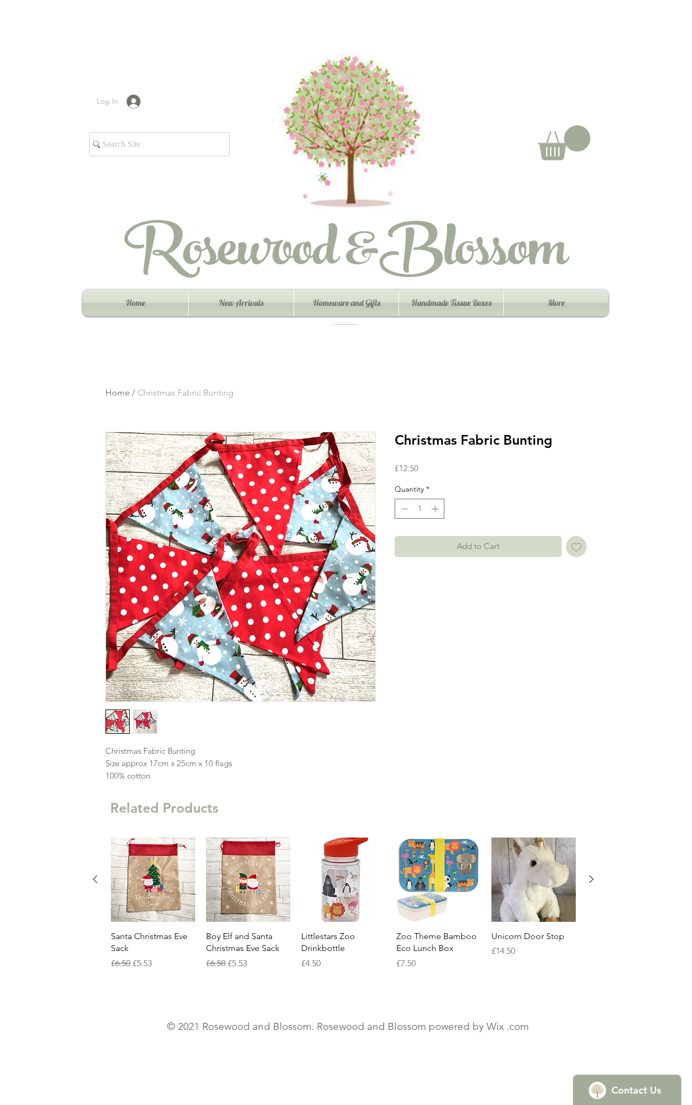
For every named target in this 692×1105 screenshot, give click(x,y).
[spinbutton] (419, 508)
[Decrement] (403, 508)
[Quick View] (153, 880)
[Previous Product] (95, 879)
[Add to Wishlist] (576, 546)
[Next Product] (591, 879)
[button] (564, 142)
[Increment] (436, 508)
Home (117, 392)
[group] (343, 909)
